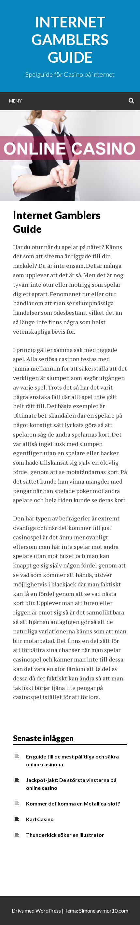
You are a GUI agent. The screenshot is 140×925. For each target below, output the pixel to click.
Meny (15, 101)
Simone (87, 910)
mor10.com (115, 910)
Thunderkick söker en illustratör (65, 835)
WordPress (48, 910)
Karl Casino (40, 819)
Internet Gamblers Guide (70, 39)
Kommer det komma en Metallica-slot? (73, 803)
